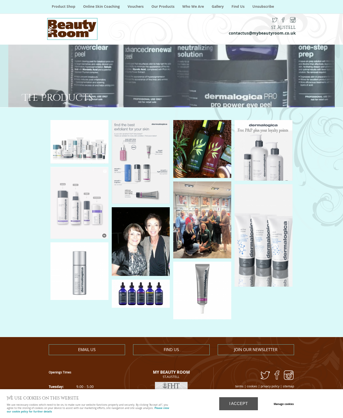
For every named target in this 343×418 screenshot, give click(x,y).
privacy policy (270, 386)
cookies (252, 386)
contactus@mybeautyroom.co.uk (262, 33)
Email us (87, 349)
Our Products (163, 6)
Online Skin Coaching (101, 6)
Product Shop (63, 6)
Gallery (218, 6)
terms (239, 386)
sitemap (288, 386)
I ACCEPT (238, 403)
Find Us (238, 6)
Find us (171, 349)
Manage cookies (284, 404)
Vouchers (136, 6)
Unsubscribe (263, 6)
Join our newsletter (255, 349)
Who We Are (193, 6)
